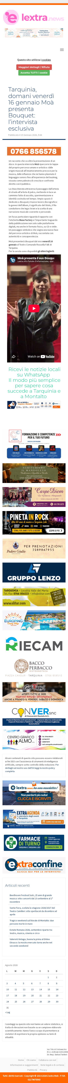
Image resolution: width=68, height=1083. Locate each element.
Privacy (43, 1069)
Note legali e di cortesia (52, 1064)
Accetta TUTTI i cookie (34, 72)
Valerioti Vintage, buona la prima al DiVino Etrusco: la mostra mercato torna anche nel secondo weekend (31, 942)
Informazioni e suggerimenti (24, 1064)
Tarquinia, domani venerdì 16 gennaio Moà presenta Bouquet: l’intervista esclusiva (31, 109)
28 (40, 1001)
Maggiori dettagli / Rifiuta (34, 67)
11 (16, 989)
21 (40, 995)
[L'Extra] (34, 17)
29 (49, 1001)
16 (57, 989)
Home (21, 1060)
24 (7, 1001)
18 (16, 995)
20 (32, 995)
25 (16, 1001)
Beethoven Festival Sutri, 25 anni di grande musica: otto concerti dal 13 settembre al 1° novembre (31, 898)
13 (32, 989)
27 (32, 1001)
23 (57, 995)
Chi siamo (31, 1060)
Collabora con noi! (47, 1060)
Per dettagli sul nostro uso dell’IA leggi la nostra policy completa (32, 768)
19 (24, 995)
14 (40, 989)
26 (24, 1001)
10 (7, 989)
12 (24, 989)
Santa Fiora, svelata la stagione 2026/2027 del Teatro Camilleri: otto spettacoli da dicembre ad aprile (33, 911)
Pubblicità (32, 1069)
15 (49, 989)
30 (57, 1001)
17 (7, 995)
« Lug (7, 1012)
